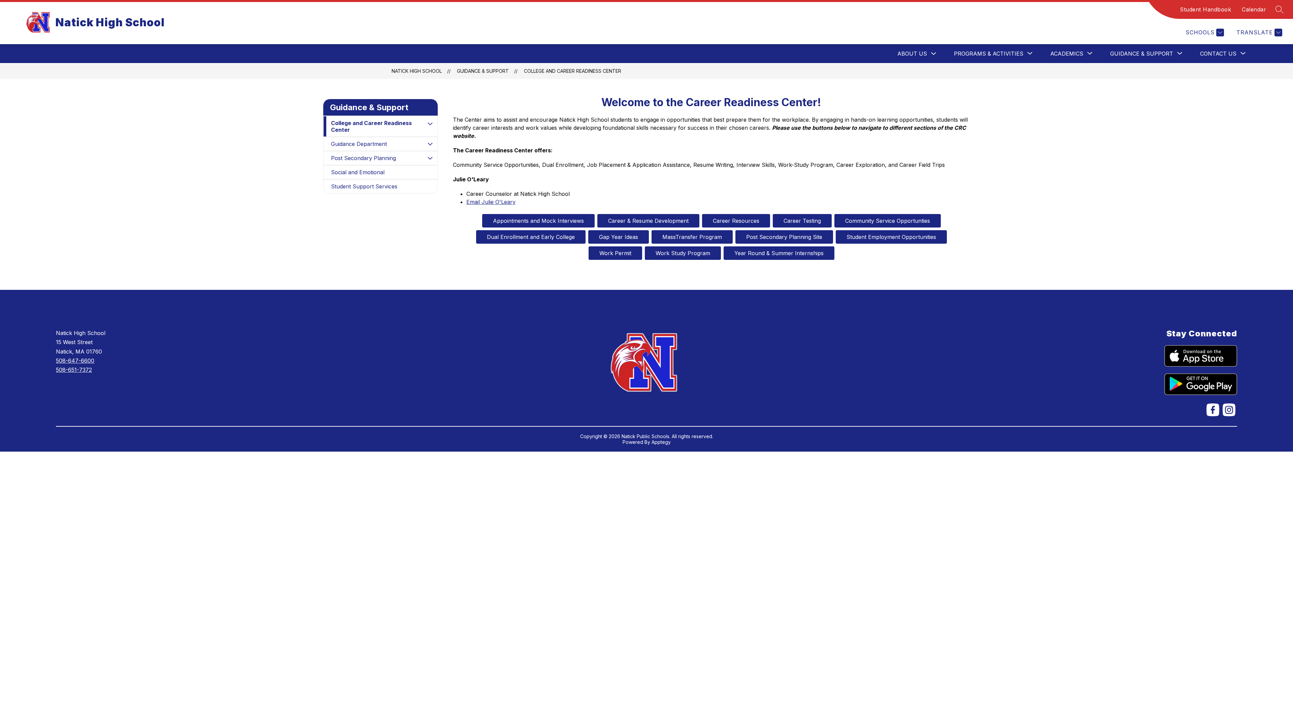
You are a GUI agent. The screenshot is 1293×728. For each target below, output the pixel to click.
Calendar (1254, 9)
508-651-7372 (74, 369)
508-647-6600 (75, 360)
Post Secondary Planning (363, 158)
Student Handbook (1205, 9)
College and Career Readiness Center (572, 71)
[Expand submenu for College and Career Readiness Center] (430, 123)
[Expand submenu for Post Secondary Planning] (430, 158)
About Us (912, 53)
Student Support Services (364, 186)
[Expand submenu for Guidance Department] (430, 144)
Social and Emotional (358, 172)
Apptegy (661, 442)
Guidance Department (359, 144)
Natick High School (417, 71)
